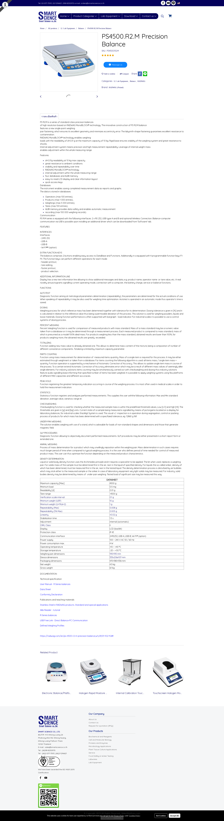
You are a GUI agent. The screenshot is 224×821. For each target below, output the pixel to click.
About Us (93, 719)
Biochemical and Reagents (100, 736)
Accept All (174, 815)
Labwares (93, 759)
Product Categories (84, 16)
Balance (133, 81)
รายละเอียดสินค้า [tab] (49, 116)
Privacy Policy (119, 815)
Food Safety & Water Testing (101, 756)
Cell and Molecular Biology (100, 740)
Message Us (116, 65)
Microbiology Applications (100, 746)
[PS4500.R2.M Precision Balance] (69, 62)
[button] (162, 16)
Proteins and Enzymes (98, 743)
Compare (125, 74)
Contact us (148, 16)
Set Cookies (161, 815)
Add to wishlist (109, 74)
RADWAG (141, 81)
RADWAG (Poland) (116, 87)
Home (63, 16)
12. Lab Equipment (121, 81)
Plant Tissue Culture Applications (103, 749)
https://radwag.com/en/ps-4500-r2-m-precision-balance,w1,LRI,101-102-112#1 (77, 636)
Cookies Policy (134, 815)
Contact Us (93, 722)
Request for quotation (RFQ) (101, 726)
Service (92, 753)
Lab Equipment (109, 16)
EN (181, 3)
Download (130, 16)
